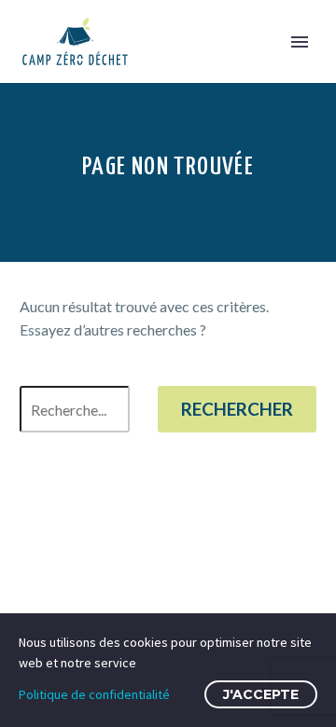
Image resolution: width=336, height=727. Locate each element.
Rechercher (237, 408)
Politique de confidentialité (94, 694)
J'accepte (261, 694)
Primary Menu (299, 42)
